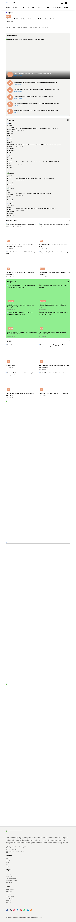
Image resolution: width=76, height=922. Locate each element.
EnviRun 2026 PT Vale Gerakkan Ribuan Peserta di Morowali (33, 193)
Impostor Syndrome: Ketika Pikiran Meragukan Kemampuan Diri (20, 394)
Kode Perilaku (9, 875)
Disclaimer (8, 873)
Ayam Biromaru (10, 365)
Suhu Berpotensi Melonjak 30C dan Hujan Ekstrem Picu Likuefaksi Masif (22, 333)
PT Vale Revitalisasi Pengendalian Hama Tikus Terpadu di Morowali (33, 96)
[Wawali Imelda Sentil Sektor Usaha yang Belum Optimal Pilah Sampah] (54, 320)
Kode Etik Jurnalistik (11, 878)
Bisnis (8, 240)
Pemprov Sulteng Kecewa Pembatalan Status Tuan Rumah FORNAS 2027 (37, 162)
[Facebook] (7, 910)
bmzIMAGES (9, 891)
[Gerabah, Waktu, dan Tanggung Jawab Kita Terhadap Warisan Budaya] (54, 354)
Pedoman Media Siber (11, 880)
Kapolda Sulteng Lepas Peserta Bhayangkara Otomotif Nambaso (35, 178)
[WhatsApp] (24, 910)
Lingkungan (11, 301)
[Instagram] (14, 910)
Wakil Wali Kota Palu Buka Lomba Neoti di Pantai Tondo (53, 245)
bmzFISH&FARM (10, 897)
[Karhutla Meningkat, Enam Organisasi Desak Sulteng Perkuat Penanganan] (22, 293)
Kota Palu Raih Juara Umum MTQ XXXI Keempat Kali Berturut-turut (21, 273)
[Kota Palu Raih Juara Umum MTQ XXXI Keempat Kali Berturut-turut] (21, 261)
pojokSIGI (8, 895)
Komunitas (42, 268)
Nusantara (8, 16)
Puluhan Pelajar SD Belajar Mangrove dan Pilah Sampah (52, 306)
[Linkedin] (17, 910)
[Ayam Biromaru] (21, 354)
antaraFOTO (9, 900)
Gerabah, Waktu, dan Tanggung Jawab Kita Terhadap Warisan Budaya (54, 366)
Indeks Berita (9, 882)
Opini (8, 361)
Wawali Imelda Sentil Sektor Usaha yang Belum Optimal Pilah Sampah (52, 333)
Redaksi (8, 860)
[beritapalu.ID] (10, 2)
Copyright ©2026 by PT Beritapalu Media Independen (19, 917)
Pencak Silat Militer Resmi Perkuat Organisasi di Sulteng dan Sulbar (36, 208)
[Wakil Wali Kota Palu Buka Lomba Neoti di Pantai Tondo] (54, 233)
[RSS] (31, 910)
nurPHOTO (8, 902)
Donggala (11, 328)
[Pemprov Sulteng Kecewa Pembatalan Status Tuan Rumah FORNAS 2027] (11, 163)
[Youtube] (20, 910)
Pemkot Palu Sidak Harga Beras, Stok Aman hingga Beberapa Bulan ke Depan (36, 89)
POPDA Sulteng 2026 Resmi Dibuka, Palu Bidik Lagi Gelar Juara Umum (37, 128)
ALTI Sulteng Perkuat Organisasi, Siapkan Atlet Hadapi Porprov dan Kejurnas (38, 144)
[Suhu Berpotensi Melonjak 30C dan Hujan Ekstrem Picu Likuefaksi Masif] (22, 320)
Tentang (8, 858)
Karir (7, 864)
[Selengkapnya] (68, 120)
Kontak (7, 862)
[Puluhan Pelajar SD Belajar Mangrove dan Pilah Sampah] (54, 293)
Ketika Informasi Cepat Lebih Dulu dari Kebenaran (53, 393)
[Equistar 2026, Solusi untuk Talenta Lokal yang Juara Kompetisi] (54, 261)
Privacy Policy (9, 876)
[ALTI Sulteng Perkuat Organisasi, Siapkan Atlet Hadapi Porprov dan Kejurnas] (11, 145)
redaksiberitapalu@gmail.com (16, 851)
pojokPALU (8, 893)
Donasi (7, 866)
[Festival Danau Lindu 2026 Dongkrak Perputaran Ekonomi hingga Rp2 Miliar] (21, 233)
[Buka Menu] (66, 3)
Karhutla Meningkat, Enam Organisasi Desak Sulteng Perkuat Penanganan (36, 110)
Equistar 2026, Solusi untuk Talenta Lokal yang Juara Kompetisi (54, 273)
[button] (62, 3)
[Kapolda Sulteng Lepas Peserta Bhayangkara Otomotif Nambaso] (11, 179)
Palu (41, 240)
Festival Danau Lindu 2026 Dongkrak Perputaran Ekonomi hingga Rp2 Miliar (20, 245)
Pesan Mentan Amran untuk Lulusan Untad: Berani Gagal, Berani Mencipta (35, 82)
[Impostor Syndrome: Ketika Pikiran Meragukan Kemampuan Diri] (21, 382)
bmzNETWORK (10, 889)
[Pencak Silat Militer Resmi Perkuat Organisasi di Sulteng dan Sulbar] (11, 209)
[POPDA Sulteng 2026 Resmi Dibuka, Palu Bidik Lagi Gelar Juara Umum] (11, 129)
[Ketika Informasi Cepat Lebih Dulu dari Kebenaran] (54, 382)
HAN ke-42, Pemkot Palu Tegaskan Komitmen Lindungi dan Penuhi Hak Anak (37, 103)
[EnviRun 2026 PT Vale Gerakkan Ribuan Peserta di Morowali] (11, 194)
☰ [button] (69, 3)
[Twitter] (10, 910)
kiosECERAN (9, 898)
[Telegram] (27, 910)
